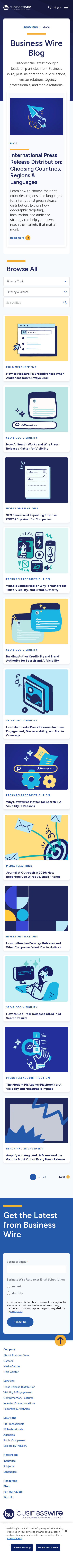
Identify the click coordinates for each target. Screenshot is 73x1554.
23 (44, 1176)
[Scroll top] (60, 1340)
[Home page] (17, 7)
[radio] (36, 1286)
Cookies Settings (22, 1547)
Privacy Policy (16, 1311)
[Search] (49, 7)
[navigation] (66, 7)
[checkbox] (36, 1290)
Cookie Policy (14, 1538)
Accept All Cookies (48, 1547)
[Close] (66, 1531)
